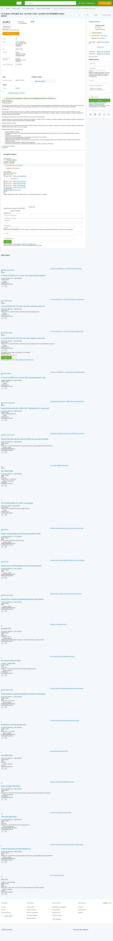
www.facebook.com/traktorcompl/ (12, 189)
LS (16, 38)
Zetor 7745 (4, 879)
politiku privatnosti (21, 244)
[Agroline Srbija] (7, 3)
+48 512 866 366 (21, 187)
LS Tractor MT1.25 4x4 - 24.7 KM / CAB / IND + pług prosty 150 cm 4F (23, 306)
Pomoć (3, 909)
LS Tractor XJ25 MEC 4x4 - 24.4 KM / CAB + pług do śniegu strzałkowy (23, 275)
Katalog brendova (31, 918)
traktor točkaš (19, 49)
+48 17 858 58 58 (21, 176)
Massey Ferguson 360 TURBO (10, 786)
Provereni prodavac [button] (11, 160)
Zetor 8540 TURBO (7, 471)
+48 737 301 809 (21, 181)
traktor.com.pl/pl (8, 188)
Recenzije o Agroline (32, 915)
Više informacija (93, 56)
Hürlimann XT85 (6, 628)
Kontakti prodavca (6, 912)
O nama (3, 907)
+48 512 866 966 (21, 185)
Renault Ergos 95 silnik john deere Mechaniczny (16, 849)
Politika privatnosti (31, 909)
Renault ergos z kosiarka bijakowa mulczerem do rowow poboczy (21, 565)
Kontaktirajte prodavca (11, 33)
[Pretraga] (26, 3)
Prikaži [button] (15, 176)
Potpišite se (6, 357)
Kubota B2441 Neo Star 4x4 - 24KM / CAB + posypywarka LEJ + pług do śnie (25, 408)
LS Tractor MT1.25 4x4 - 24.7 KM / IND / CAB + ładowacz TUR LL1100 (23, 338)
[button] (74, 14)
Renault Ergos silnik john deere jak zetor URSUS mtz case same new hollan (24, 439)
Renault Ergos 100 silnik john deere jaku (13, 724)
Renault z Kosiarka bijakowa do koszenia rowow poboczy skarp (20, 533)
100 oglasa (12, 161)
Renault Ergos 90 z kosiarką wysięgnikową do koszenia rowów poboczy (23, 694)
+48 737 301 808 (21, 183)
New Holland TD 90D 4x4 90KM (11, 660)
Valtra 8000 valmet (7, 755)
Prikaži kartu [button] (32, 207)
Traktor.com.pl (7, 158)
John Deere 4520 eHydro (8, 816)
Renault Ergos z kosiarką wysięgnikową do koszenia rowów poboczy (22, 599)
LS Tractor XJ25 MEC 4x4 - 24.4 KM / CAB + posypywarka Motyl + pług (23, 377)
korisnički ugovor (31, 244)
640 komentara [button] (18, 165)
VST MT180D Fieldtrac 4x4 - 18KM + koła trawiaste (17, 503)
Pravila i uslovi (30, 907)
